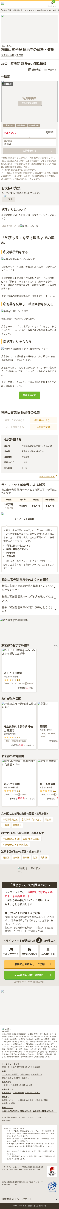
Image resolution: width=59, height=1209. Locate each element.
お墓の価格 (25, 1074)
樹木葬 (22, 1085)
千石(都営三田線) (11, 838)
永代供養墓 (13, 1085)
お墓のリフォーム (32, 1093)
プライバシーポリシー (26, 1117)
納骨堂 (29, 1085)
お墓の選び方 (36, 1074)
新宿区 (6, 857)
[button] (29, 588)
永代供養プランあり (31, 819)
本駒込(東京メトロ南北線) (15, 844)
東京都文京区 (7, 55)
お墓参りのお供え (25, 1100)
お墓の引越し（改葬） (11, 1078)
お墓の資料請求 (17, 1067)
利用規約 (14, 1117)
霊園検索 (5, 1067)
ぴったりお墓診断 (32, 1067)
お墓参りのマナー (9, 1100)
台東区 (16, 857)
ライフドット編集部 (24, 519)
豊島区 (26, 857)
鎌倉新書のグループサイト (17, 1198)
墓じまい (26, 1078)
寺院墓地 (17, 825)
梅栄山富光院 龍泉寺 (17, 49)
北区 (35, 857)
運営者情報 (6, 1117)
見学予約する (29, 395)
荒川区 (44, 857)
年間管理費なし (10, 819)
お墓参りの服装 (41, 1100)
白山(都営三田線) (31, 838)
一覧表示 (52, 69)
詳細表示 (36, 69)
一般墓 (6, 825)
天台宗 (48, 819)
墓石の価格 (6, 1093)
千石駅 (19, 55)
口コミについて (41, 1117)
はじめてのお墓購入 (10, 1074)
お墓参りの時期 (8, 1103)
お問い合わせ (6, 1120)
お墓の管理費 (18, 1093)
